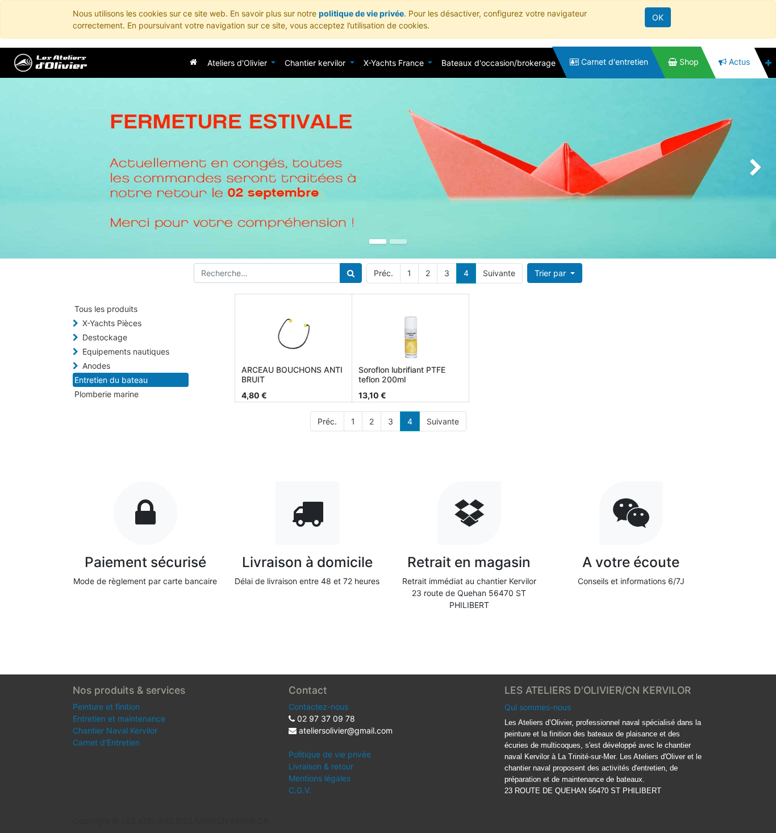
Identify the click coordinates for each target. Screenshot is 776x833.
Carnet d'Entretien (106, 742)
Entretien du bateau (111, 380)
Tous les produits (105, 309)
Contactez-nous (318, 706)
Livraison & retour (321, 766)
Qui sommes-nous (537, 707)
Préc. (383, 273)
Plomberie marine (106, 394)
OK (658, 17)
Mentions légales (320, 778)
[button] (768, 62)
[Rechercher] (351, 273)
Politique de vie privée (330, 754)
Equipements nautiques (125, 351)
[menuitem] (193, 61)
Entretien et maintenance (119, 718)
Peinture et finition (106, 706)
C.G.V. (300, 790)
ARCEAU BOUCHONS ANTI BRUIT (292, 374)
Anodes (96, 365)
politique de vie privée (361, 13)
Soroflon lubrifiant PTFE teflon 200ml (401, 374)
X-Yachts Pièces (111, 323)
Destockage (104, 337)
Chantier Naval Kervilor (115, 730)
